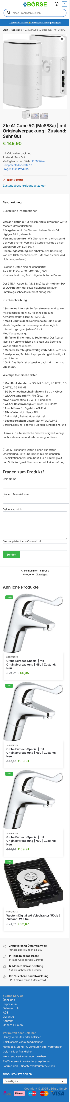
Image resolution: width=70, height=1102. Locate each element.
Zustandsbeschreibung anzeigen (24, 185)
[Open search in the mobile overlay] (35, 13)
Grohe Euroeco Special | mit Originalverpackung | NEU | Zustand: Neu (31, 664)
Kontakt (8, 1021)
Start (5, 29)
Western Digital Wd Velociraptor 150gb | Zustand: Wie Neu (33, 917)
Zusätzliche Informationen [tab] (20, 211)
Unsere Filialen (13, 1025)
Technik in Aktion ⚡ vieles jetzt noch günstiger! (35, 22)
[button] (64, 4)
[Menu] (8, 4)
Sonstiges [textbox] (33, 1081)
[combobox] (35, 1081)
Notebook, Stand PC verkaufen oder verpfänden (32, 1046)
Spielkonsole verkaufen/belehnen (23, 1041)
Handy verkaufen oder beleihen (22, 1037)
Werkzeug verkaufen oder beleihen (24, 1056)
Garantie (8, 1016)
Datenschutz (11, 1008)
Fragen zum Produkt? (16, 168)
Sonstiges (16, 29)
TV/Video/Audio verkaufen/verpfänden (26, 1061)
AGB (5, 1012)
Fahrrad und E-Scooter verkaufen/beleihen (29, 1065)
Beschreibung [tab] (12, 202)
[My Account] (56, 4)
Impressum (10, 1004)
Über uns (9, 1000)
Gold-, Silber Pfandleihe (17, 1051)
